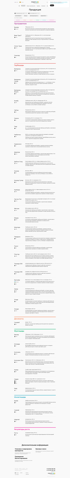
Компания (43, 5)
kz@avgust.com (53, 471)
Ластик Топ (17, 199)
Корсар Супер (18, 180)
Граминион (17, 144)
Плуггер (16, 254)
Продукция (23, 5)
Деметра (17, 152)
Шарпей (16, 419)
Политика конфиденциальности (23, 469)
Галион (16, 118)
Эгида (16, 299)
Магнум (16, 208)
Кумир (16, 370)
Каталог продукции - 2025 (34, 13)
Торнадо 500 (18, 263)
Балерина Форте (17, 91)
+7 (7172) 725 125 (50, 470)
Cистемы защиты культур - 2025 (21, 13)
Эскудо (16, 309)
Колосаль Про (18, 360)
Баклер (16, 334)
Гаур (15, 126)
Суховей (17, 322)
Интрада (17, 344)
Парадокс (17, 236)
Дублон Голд (18, 161)
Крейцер (17, 190)
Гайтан (16, 110)
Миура (16, 218)
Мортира (17, 227)
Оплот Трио (18, 46)
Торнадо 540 (18, 272)
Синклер (17, 55)
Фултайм (17, 280)
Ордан (16, 379)
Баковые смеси (41, 449)
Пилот (16, 246)
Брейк (16, 401)
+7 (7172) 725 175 (51, 468)
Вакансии (20, 468)
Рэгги (16, 433)
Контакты (23, 468)
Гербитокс (17, 134)
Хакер (16, 289)
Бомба (16, 101)
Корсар (16, 171)
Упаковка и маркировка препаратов (23, 450)
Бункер (16, 27)
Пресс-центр (16, 468)
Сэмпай (16, 410)
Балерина (17, 69)
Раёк (15, 388)
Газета (27, 468)
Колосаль (17, 352)
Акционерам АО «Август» (18, 470)
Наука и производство (31, 5)
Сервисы (38, 5)
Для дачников (16, 469)
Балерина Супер (17, 80)
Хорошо (52, 5)
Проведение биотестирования (21, 457)
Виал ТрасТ (18, 35)
